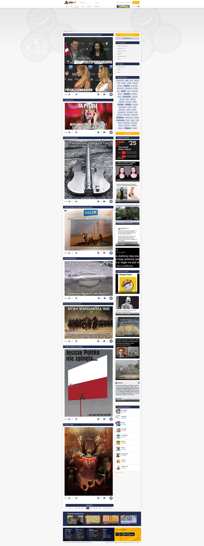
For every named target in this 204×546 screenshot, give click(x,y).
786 (99, 508)
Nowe (119, 58)
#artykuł (120, 128)
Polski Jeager (69, 425)
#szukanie (121, 102)
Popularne (120, 53)
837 (107, 508)
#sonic (120, 94)
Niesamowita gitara (71, 138)
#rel (137, 120)
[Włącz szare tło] (137, 6)
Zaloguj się (122, 2)
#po (118, 91)
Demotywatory (121, 67)
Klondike (78, 535)
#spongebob (122, 107)
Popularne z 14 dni (122, 51)
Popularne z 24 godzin (123, 46)
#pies (127, 120)
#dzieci (135, 128)
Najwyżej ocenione (122, 56)
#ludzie (128, 104)
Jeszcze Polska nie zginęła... (74, 347)
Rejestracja (91, 532)
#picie (119, 96)
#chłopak (133, 125)
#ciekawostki (120, 80)
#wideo (120, 104)
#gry (126, 80)
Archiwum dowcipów (68, 535)
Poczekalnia (127, 38)
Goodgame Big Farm (80, 537)
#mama (127, 86)
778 (76, 508)
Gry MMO (79, 529)
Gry (71, 6)
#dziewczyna (129, 117)
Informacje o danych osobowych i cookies (107, 537)
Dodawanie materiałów (93, 534)
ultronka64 (124, 435)
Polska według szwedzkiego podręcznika (78, 207)
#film (134, 107)
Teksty (66, 532)
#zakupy (122, 99)
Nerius (123, 422)
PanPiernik (124, 466)
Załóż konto (128, 2)
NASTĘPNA (90, 505)
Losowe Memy (127, 133)
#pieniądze (122, 109)
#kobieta (120, 117)
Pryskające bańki (68, 536)
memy (70, 31)
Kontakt (104, 531)
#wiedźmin (130, 112)
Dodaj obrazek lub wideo (127, 34)
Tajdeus (123, 441)
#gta (136, 112)
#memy (134, 109)
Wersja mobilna (67, 531)
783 (91, 508)
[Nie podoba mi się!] (78, 94)
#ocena (129, 107)
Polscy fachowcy (70, 258)
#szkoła (127, 94)
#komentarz (126, 123)
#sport (120, 123)
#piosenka (135, 115)
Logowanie (91, 533)
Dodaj (136, 2)
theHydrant (124, 454)
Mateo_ (123, 447)
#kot (131, 80)
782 (88, 508)
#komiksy (134, 94)
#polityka (128, 102)
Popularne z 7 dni (122, 48)
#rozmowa (134, 86)
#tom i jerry (120, 88)
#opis (127, 99)
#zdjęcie (127, 128)
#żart (128, 91)
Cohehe (123, 460)
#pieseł (133, 120)
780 (82, 508)
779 (79, 508)
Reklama (104, 532)
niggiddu (123, 416)
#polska (136, 117)
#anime (135, 88)
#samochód (127, 115)
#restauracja (128, 88)
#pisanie (135, 83)
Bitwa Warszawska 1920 (73, 304)
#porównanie (121, 112)
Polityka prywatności (107, 535)
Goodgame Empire (80, 536)
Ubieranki (97, 6)
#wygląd (135, 104)
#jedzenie (127, 125)
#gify (123, 91)
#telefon (136, 80)
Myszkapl (124, 410)
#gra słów (134, 123)
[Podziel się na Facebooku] (111, 94)
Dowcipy (89, 6)
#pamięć (133, 99)
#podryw (134, 96)
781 (85, 508)
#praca (121, 125)
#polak (124, 83)
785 (96, 508)
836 (104, 508)
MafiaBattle (78, 532)
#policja (120, 86)
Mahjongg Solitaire (68, 537)
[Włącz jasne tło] (136, 6)
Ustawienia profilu (92, 536)
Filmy (82, 6)
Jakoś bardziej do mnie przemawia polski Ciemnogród (83, 35)
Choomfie (124, 429)
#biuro (128, 109)
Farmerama (78, 531)
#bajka (134, 102)
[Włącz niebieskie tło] (138, 6)
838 (110, 508)
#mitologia (135, 91)
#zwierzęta (120, 120)
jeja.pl (66, 31)
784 (94, 508)
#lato (118, 83)
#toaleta (120, 115)
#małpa (129, 83)
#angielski (127, 97)
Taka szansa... (69, 100)
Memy (77, 6)
